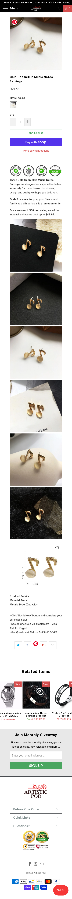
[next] (58, 43)
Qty (12, 115)
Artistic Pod (40, 873)
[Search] (58, 8)
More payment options (36, 150)
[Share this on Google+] (43, 645)
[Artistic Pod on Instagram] (35, 864)
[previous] (13, 43)
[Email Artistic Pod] (42, 864)
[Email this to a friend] (52, 645)
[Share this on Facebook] (27, 645)
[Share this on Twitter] (18, 645)
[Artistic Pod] (36, 8)
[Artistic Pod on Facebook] (29, 864)
